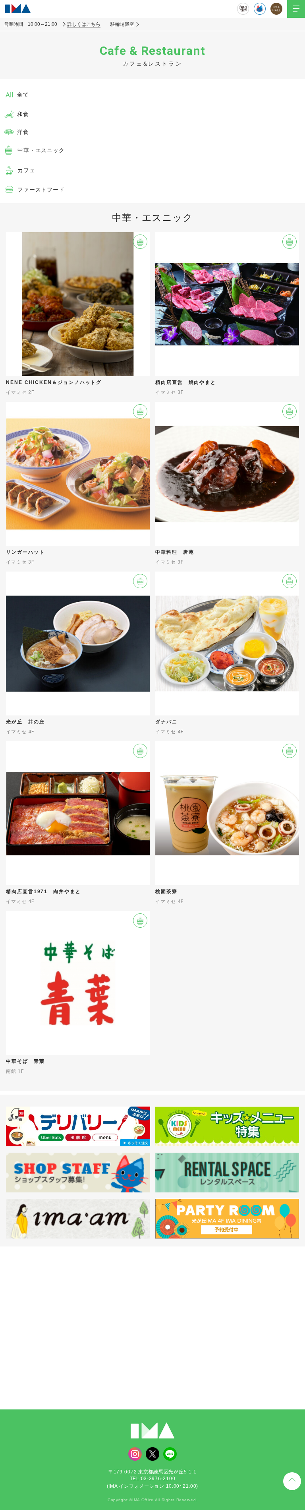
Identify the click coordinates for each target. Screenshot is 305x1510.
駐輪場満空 (122, 24)
